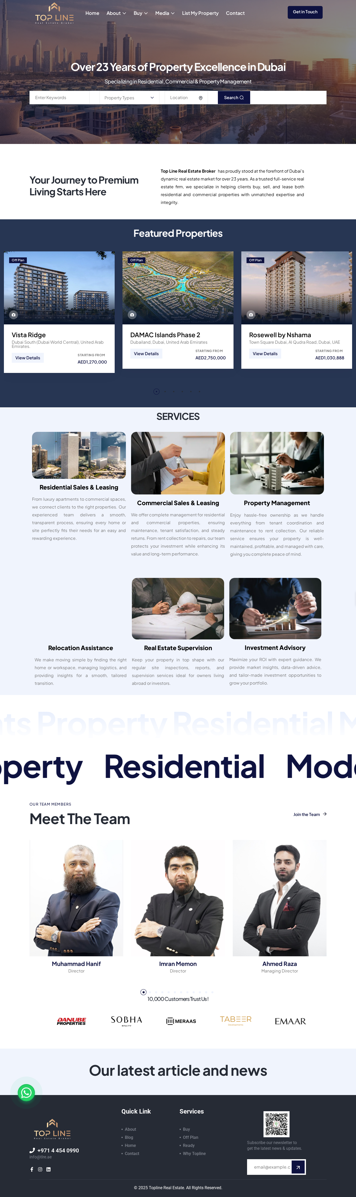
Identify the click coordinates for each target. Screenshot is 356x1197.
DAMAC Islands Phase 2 (165, 334)
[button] (156, 391)
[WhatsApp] (26, 1092)
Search (231, 97)
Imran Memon (178, 963)
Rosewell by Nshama (280, 334)
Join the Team (307, 814)
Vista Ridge (29, 334)
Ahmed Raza (279, 963)
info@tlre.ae (40, 1156)
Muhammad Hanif (76, 963)
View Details (27, 357)
